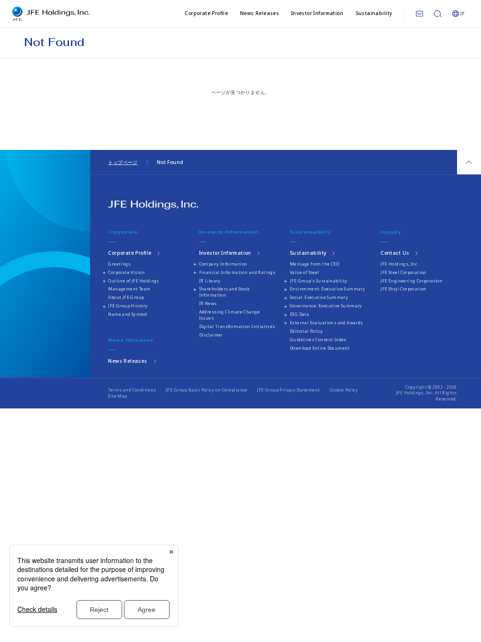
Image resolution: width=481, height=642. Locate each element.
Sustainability (374, 13)
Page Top (469, 162)
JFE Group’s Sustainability (319, 281)
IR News (208, 303)
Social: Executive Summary (319, 297)
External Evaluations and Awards (326, 323)
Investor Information (317, 13)
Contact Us (394, 253)
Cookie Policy (344, 390)
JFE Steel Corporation (403, 272)
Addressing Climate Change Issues (229, 315)
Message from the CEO (314, 264)
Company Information (223, 264)
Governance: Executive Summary (326, 306)
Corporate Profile (206, 13)
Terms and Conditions (132, 390)
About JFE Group (126, 297)
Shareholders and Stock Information (224, 292)
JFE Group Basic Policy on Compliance (207, 390)
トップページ (122, 162)
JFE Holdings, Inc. (399, 264)
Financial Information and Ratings (237, 272)
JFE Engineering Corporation (411, 281)
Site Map (117, 396)
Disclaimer (211, 335)
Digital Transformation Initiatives (237, 326)
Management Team (129, 289)
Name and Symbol (127, 314)
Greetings (119, 264)
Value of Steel (304, 272)
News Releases (259, 13)
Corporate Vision (126, 272)
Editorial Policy (306, 331)
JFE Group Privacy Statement (288, 390)
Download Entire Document (320, 348)
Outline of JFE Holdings (133, 281)
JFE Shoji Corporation (403, 289)
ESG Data (299, 314)
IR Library (210, 281)
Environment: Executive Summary (327, 289)
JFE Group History (127, 306)
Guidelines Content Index (318, 340)
